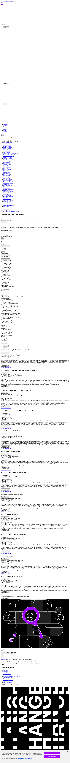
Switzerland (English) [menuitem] (8, 200)
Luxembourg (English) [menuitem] (8, 176)
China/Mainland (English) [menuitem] (8, 156)
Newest (4, 339)
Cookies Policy (20, 758)
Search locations (4, 253)
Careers (5, 125)
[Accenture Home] (2, 5)
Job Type (3, 325)
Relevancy (4, 338)
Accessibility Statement (8, 680)
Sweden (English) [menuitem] (7, 199)
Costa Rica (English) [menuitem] (7, 158)
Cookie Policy (6, 678)
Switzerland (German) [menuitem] (8, 201)
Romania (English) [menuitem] (7, 190)
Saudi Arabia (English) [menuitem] (8, 191)
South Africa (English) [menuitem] (8, 196)
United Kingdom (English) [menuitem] (9, 205)
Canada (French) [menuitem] (7, 151)
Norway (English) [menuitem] (7, 184)
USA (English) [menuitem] (6, 206)
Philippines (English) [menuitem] (7, 185)
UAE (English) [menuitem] (6, 204)
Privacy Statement (7, 674)
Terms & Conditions (7, 677)
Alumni (5, 672)
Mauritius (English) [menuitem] (7, 179)
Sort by (2, 336)
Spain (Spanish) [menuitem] (6, 197)
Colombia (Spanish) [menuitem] (7, 157)
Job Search (3, 211)
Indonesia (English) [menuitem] (7, 169)
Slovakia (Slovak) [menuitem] (7, 194)
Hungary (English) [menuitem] (7, 167)
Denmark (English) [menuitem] (7, 161)
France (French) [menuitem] (6, 163)
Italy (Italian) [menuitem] (6, 173)
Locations (5, 126)
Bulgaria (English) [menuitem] (7, 148)
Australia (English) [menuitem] (7, 143)
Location (2, 252)
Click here (3, 659)
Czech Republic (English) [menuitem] (8, 159)
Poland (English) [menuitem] (7, 186)
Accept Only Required (52, 756)
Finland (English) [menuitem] (7, 162)
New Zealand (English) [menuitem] (8, 183)
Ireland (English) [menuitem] (7, 170)
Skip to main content (5, 1)
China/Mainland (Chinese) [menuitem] (9, 154)
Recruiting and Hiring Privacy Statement (12, 676)
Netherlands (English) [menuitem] (8, 181)
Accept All (52, 752)
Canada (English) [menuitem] (7, 149)
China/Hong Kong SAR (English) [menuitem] (10, 153)
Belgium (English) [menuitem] (7, 146)
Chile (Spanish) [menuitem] (6, 152)
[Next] (1, 657)
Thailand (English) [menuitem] (7, 202)
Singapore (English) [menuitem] (7, 192)
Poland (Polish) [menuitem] (6, 188)
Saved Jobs (8, 211)
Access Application (15, 211)
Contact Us (5, 124)
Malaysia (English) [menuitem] (7, 178)
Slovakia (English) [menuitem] (7, 195)
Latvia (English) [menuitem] (6, 175)
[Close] (67, 751)
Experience (3, 328)
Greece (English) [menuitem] (7, 165)
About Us (5, 670)
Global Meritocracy (7, 682)
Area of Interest (4, 295)
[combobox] (7, 220)
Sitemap (5, 681)
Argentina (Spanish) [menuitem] (7, 142)
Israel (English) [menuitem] (6, 172)
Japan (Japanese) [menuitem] (7, 174)
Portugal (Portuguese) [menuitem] (8, 189)
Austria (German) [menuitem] (7, 145)
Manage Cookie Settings (52, 759)
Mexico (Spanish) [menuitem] (7, 180)
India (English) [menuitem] (6, 168)
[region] (35, 756)
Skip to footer (13, 1)
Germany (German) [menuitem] (7, 164)
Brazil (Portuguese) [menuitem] (7, 147)
